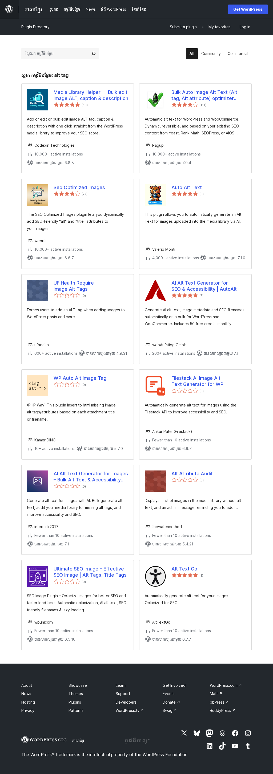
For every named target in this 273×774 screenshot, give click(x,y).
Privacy (27, 710)
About (26, 685)
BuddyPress (223, 710)
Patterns (76, 710)
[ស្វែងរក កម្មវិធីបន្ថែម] (93, 53)
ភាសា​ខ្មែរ (78, 740)
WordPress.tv (130, 710)
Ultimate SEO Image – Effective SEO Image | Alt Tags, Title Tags (90, 572)
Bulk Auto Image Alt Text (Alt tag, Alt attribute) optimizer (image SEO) (204, 95)
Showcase (78, 685)
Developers (126, 702)
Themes (76, 693)
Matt (216, 693)
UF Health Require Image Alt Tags (74, 286)
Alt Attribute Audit (192, 473)
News (26, 693)
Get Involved (174, 685)
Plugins (75, 702)
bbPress (219, 702)
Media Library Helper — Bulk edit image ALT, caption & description (91, 95)
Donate (171, 702)
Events (169, 693)
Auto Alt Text (186, 187)
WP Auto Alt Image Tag (80, 378)
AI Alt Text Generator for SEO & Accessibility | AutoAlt (204, 286)
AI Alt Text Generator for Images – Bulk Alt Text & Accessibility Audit (91, 477)
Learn (121, 685)
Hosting (28, 702)
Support (123, 693)
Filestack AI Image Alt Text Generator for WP (197, 381)
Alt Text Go (184, 569)
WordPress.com (226, 685)
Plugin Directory (35, 27)
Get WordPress (248, 9)
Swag (170, 710)
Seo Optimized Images (79, 187)
